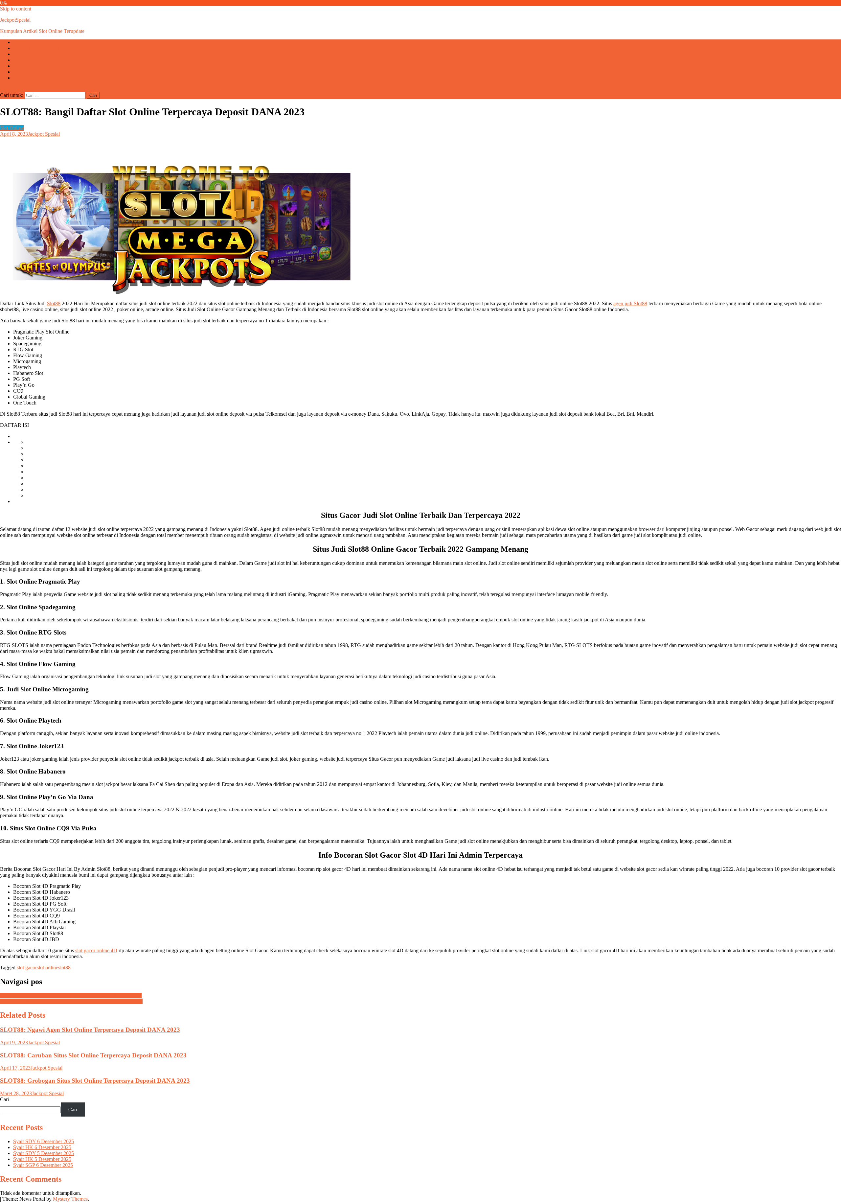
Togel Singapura (30, 66)
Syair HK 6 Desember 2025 (42, 1147)
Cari (4, 1099)
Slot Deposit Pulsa (32, 78)
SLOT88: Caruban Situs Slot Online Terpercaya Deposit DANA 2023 (93, 1055)
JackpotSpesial (15, 20)
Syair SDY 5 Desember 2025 (43, 1153)
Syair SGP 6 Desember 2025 (43, 1165)
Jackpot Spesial (44, 134)
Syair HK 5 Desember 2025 (42, 1159)
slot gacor (27, 967)
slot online (47, 967)
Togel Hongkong (31, 60)
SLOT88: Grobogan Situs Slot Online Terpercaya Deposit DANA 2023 (95, 1080)
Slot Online (12, 128)
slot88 (64, 967)
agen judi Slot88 (630, 303)
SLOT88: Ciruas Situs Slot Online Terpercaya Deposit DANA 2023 (71, 995)
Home (19, 42)
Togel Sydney (27, 72)
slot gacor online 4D (96, 950)
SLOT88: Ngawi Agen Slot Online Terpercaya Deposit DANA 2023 (90, 1029)
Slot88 (53, 303)
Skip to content (15, 9)
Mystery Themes (70, 1199)
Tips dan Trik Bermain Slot (41, 48)
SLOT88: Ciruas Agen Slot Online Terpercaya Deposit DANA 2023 (71, 1001)
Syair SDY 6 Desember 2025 (43, 1141)
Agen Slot (23, 54)
